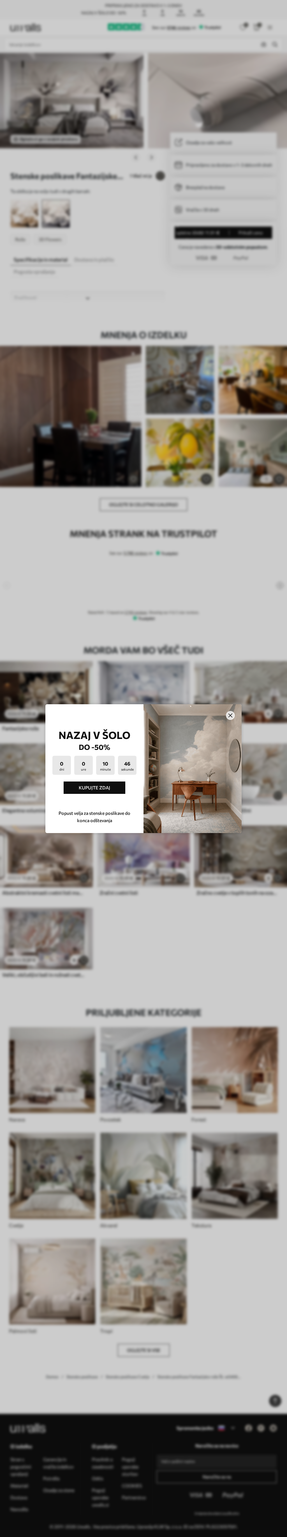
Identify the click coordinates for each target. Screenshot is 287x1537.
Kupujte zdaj (94, 787)
